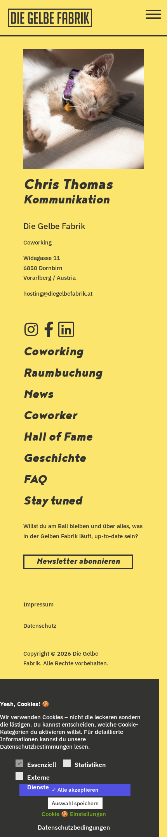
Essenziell (41, 764)
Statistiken (90, 764)
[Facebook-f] (48, 329)
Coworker (50, 415)
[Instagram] (31, 329)
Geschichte (54, 458)
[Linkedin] (66, 329)
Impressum (38, 604)
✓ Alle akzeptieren (75, 789)
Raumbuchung (63, 373)
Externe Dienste (38, 777)
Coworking (53, 351)
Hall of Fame (57, 437)
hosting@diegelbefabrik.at (57, 293)
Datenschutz (39, 625)
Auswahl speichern (75, 803)
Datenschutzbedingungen (74, 827)
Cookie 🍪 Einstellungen (74, 814)
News (38, 394)
